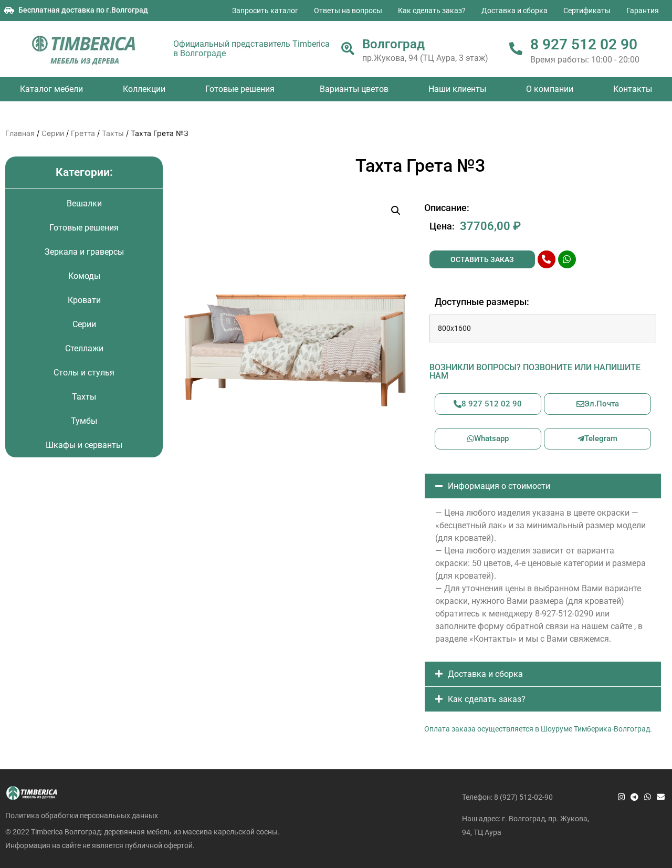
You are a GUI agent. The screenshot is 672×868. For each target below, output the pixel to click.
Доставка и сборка (514, 10)
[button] (395, 210)
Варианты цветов (354, 89)
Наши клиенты (457, 89)
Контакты (632, 89)
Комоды (84, 276)
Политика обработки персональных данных (81, 815)
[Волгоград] (347, 48)
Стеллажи (84, 348)
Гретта (83, 133)
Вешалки (84, 203)
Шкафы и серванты (84, 445)
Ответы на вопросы (348, 10)
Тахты (113, 133)
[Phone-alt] (546, 259)
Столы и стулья (84, 373)
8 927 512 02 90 (583, 44)
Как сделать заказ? (432, 10)
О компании (549, 89)
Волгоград (393, 44)
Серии (52, 133)
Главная (20, 133)
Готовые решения (240, 89)
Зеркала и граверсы (84, 252)
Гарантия (642, 10)
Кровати (84, 300)
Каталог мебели (51, 89)
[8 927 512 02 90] (515, 48)
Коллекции (144, 89)
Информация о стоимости (499, 486)
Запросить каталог (265, 10)
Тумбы (84, 421)
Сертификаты (587, 10)
